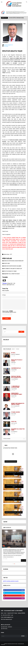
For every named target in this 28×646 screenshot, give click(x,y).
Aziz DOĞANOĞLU (14, 431)
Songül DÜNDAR (14, 388)
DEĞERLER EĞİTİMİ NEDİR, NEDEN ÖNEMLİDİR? (14, 260)
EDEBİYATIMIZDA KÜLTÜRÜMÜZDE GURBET (16, 394)
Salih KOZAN (13, 362)
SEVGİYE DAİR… (7, 263)
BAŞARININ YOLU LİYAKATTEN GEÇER (12, 273)
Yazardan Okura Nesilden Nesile (10, 461)
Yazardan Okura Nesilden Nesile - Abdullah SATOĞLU (14, 486)
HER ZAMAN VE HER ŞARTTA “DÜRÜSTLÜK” (13, 268)
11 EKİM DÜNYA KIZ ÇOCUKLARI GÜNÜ (15, 387)
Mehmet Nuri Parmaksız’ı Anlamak (16, 360)
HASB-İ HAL (13, 421)
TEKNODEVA (3, 644)
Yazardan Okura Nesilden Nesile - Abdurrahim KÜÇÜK (14, 499)
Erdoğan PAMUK (14, 369)
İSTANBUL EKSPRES (15, 412)
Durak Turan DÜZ (14, 423)
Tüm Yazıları (6, 46)
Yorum (17, 349)
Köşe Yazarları (7, 349)
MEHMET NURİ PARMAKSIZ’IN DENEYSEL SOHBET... (17, 404)
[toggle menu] (1, 2)
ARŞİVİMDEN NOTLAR (16, 368)
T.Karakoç (4, 283)
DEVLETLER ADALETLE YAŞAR (10, 271)
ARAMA (22, 636)
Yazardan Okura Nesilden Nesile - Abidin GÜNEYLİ (13, 512)
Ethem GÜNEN (13, 413)
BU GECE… (13, 352)
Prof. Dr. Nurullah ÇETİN (15, 406)
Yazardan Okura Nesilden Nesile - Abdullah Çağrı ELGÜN (14, 473)
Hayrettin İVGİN (13, 395)
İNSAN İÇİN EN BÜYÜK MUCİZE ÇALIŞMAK (12, 266)
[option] (14, 394)
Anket (13, 349)
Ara (21, 331)
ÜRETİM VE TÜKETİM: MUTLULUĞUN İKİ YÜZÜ (16, 377)
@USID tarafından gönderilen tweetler (11, 581)
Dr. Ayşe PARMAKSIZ (14, 379)
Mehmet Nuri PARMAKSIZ (15, 354)
